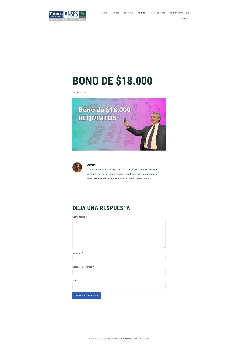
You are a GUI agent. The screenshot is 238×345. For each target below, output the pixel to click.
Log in (146, 338)
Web (74, 280)
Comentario (79, 216)
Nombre (77, 253)
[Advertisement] (119, 52)
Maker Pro (109, 338)
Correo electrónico (83, 266)
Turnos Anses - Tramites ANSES (67, 16)
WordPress (138, 338)
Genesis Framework (124, 338)
